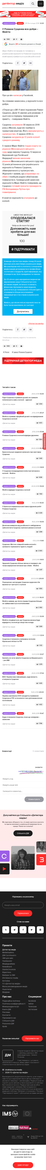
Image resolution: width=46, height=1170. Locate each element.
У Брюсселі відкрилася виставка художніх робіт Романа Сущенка (21, 507)
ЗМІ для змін (7, 958)
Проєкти (7, 945)
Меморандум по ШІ (10, 1006)
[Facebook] (17, 63)
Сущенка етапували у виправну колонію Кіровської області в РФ (18, 640)
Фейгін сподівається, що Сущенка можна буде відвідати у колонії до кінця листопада (21, 621)
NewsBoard (7, 966)
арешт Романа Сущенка (23, 352)
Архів (4, 1026)
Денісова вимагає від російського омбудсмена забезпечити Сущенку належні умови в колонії (21, 526)
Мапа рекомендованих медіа (14, 986)
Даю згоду (23, 1165)
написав (17, 95)
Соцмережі (35, 996)
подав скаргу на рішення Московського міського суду (21, 149)
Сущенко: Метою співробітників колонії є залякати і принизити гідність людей (19, 545)
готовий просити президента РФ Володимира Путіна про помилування (21, 189)
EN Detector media (10, 978)
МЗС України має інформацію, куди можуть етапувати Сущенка (19, 678)
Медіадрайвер (8, 964)
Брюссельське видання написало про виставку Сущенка (21, 453)
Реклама (6, 1012)
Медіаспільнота (9, 23)
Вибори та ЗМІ (8, 975)
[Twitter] (24, 63)
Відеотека (6, 972)
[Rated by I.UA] (33, 1129)
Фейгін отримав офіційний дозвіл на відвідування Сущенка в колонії (22, 417)
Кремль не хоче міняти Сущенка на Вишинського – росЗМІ (22, 659)
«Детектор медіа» (36, 323)
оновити (38, 767)
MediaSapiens (8, 952)
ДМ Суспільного (9, 955)
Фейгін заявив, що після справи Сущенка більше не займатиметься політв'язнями (22, 602)
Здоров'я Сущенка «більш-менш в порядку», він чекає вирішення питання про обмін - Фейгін (21, 564)
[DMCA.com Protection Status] (13, 1129)
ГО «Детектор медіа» (11, 983)
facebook (32, 1001)
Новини (20, 23)
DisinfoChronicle (9, 969)
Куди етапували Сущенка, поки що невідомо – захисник (21, 718)
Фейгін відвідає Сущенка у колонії (16, 490)
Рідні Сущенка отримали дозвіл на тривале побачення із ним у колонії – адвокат (20, 398)
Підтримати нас (9, 1018)
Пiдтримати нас (32, 1038)
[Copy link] (30, 63)
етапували (29, 198)
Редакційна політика (11, 1001)
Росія (7, 352)
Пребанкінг (7, 961)
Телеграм (32, 1006)
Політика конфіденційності (13, 1004)
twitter (31, 1004)
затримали (17, 124)
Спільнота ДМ (23, 833)
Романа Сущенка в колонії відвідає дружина (20, 435)
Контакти (6, 1015)
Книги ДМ (6, 1009)
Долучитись (23, 311)
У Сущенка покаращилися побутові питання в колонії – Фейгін (21, 472)
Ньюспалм (6, 989)
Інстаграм (32, 1009)
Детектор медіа (9, 949)
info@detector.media (13, 1070)
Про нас (7, 996)
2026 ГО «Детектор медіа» (16, 1072)
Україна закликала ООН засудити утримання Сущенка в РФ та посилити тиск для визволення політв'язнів (22, 698)
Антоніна (6, 981)
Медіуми (6, 992)
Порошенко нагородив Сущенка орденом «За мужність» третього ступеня (21, 583)
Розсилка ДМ (8, 1023)
